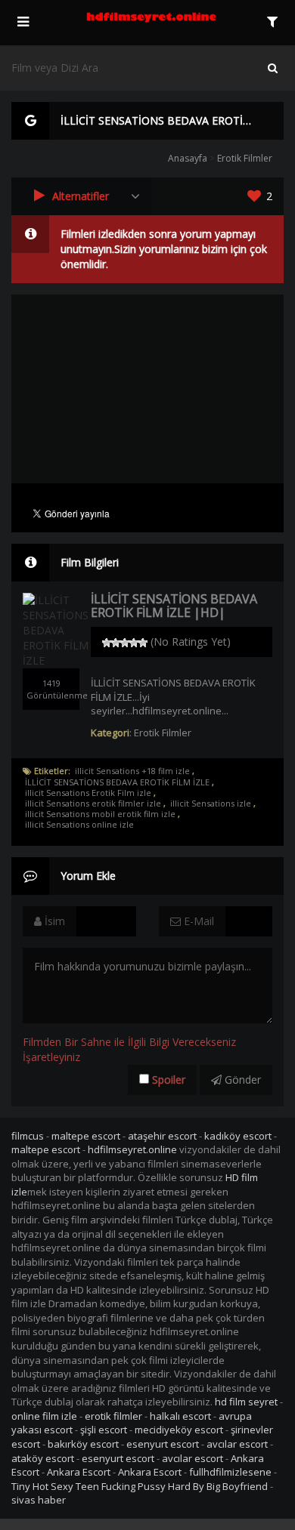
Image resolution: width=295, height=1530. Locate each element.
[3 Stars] (124, 642)
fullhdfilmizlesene (230, 1472)
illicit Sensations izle (210, 803)
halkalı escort (180, 1416)
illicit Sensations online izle (79, 824)
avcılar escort (237, 1444)
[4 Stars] (133, 642)
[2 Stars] (115, 642)
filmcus (27, 1136)
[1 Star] (106, 642)
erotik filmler (113, 1416)
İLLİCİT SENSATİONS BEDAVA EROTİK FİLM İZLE (117, 782)
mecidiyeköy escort (179, 1429)
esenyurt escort (162, 1444)
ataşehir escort (162, 1136)
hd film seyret (246, 1401)
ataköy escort (42, 1458)
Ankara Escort (78, 1472)
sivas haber (38, 1500)
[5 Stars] (143, 642)
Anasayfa (187, 158)
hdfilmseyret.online (132, 1149)
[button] (81, 196)
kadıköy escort (238, 1136)
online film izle (44, 1416)
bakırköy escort (83, 1444)
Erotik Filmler (244, 158)
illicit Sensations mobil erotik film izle (100, 814)
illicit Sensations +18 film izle (132, 771)
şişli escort (103, 1429)
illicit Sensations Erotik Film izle (88, 793)
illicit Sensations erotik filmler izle (93, 803)
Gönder (241, 1079)
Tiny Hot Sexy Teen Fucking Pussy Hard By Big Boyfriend (139, 1486)
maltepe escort (85, 1136)
